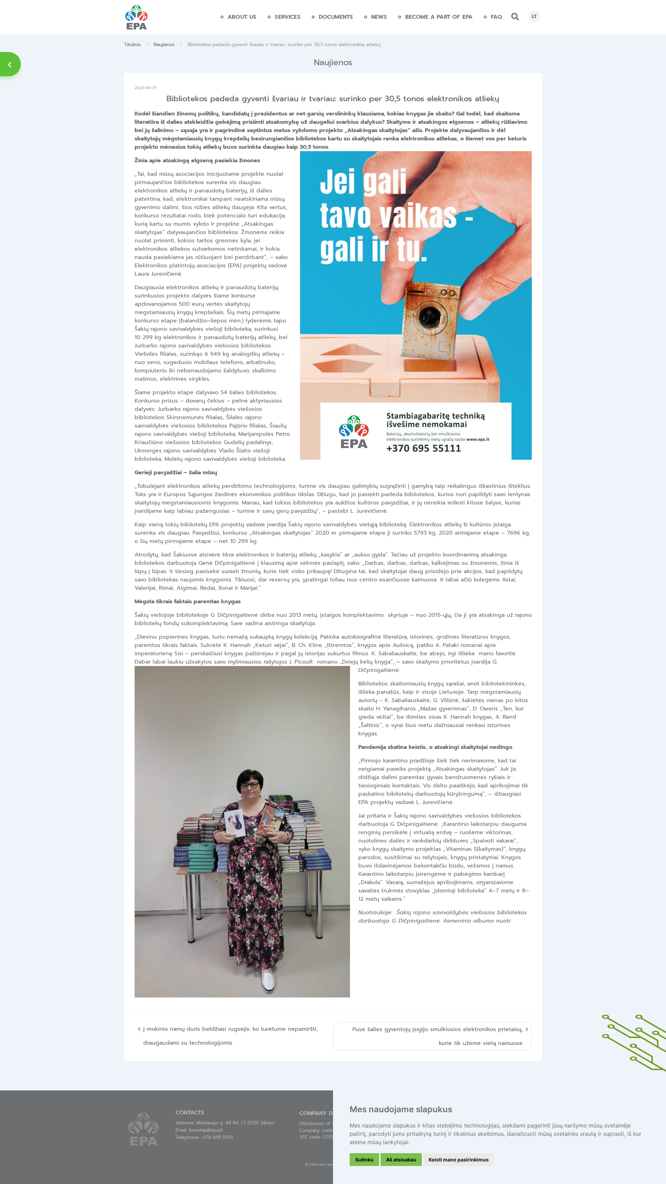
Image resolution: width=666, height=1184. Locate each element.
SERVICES (287, 17)
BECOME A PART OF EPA (438, 17)
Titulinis (132, 44)
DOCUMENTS (336, 17)
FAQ (496, 17)
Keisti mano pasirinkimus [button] (459, 1160)
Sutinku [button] (364, 1160)
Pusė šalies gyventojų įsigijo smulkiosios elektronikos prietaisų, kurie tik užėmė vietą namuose (437, 1036)
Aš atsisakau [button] (401, 1160)
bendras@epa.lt (206, 1130)
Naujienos (164, 44)
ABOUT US (242, 17)
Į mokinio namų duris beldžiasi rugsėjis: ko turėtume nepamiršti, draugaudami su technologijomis (230, 1036)
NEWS (379, 17)
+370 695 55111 (217, 1137)
